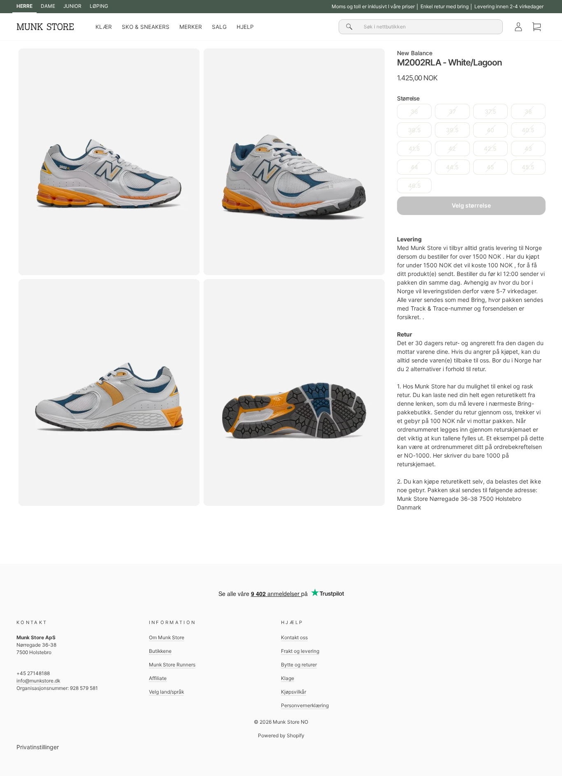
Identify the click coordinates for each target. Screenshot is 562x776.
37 (452, 111)
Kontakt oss (294, 637)
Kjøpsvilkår (293, 692)
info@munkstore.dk (38, 681)
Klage (287, 678)
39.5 (452, 129)
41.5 (414, 148)
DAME (48, 6)
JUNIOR (72, 6)
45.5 (528, 167)
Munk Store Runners (172, 664)
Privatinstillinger (37, 746)
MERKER (190, 26)
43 (528, 148)
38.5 (414, 129)
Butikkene (160, 651)
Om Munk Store (166, 637)
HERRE (24, 6)
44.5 (452, 167)
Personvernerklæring (305, 705)
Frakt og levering (300, 651)
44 (414, 167)
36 (414, 111)
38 (528, 111)
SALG (219, 26)
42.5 (490, 148)
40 (490, 129)
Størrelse (408, 98)
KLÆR (103, 26)
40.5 (528, 129)
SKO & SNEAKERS (146, 26)
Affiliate (158, 678)
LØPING (99, 6)
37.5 (490, 111)
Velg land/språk (166, 692)
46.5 (414, 185)
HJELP (245, 26)
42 (452, 148)
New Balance (414, 52)
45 (490, 167)
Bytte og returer (299, 664)
